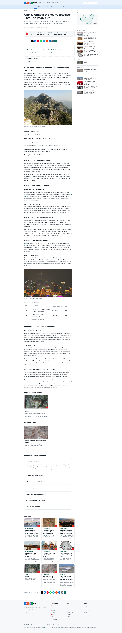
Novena (59, 6)
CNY (48, 34)
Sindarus (26, 126)
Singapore (53, 7)
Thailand (65, 7)
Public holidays (45, 52)
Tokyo (48, 6)
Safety (28, 52)
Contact (69, 616)
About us (69, 614)
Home (25, 10)
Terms (85, 608)
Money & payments (63, 49)
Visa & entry (54, 49)
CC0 (30, 298)
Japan (44, 7)
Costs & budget (35, 52)
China (35, 7)
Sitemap (85, 612)
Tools (48, 2)
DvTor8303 (26, 298)
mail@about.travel (28, 612)
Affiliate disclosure (88, 610)
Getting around (45, 49)
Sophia (27, 27)
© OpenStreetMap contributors (90, 26)
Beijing (39, 6)
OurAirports (57, 627)
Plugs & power (54, 52)
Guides (44, 2)
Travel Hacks (54, 2)
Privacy (85, 606)
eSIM (40, 2)
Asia (29, 10)
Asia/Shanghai (58, 34)
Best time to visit (35, 49)
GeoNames (44, 627)
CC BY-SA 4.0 (32, 126)
